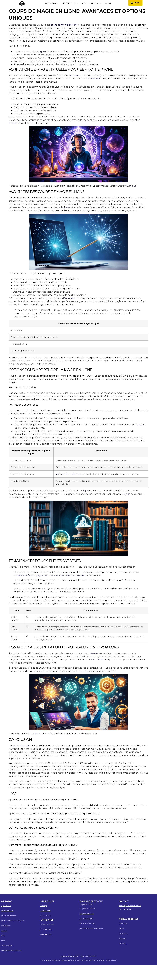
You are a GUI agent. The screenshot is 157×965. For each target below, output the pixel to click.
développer (68, 298)
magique (131, 185)
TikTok (121, 928)
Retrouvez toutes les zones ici (91, 928)
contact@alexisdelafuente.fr (130, 906)
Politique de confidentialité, (79, 960)
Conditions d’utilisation (96, 960)
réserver (94, 653)
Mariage (43, 906)
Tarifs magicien (7, 945)
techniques (64, 207)
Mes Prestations (90, 3)
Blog (108, 3)
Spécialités (68, 3)
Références (5, 925)
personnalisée (84, 600)
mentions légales (110, 960)
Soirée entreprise (47, 924)
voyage (126, 494)
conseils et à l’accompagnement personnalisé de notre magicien (49, 575)
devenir (13, 123)
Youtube (122, 938)
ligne (42, 51)
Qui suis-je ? (52, 3)
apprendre (94, 78)
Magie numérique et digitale (12, 921)
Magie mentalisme (8, 916)
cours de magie (21, 745)
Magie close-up (7, 911)
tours (140, 424)
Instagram (123, 923)
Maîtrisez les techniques (68, 474)
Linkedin (122, 943)
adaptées (74, 75)
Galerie (4, 930)
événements (96, 659)
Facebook (123, 933)
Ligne (38, 733)
